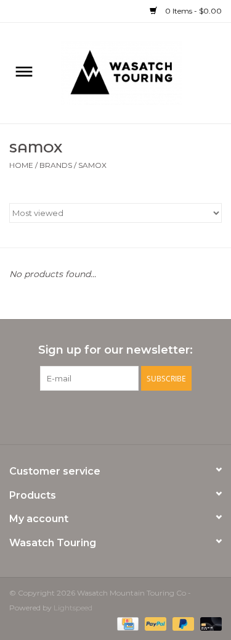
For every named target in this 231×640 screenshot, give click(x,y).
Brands (55, 165)
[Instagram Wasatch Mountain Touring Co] (127, 416)
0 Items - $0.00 (192, 10)
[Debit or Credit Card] (209, 623)
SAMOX (92, 165)
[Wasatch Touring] (140, 72)
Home (21, 165)
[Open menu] (24, 71)
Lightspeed (73, 607)
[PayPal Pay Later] (182, 623)
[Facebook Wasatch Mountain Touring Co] (105, 416)
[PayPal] (154, 623)
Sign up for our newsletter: (115, 350)
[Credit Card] (126, 623)
